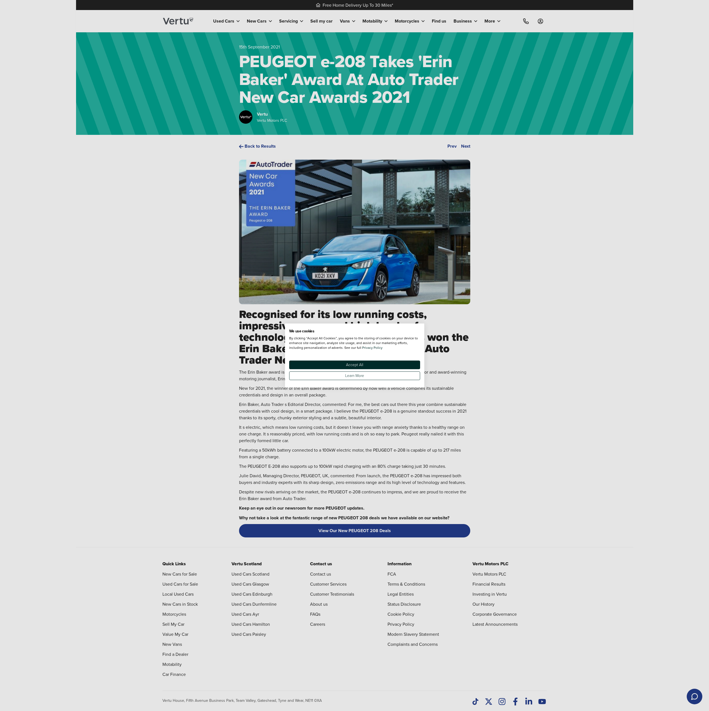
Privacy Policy (372, 347)
